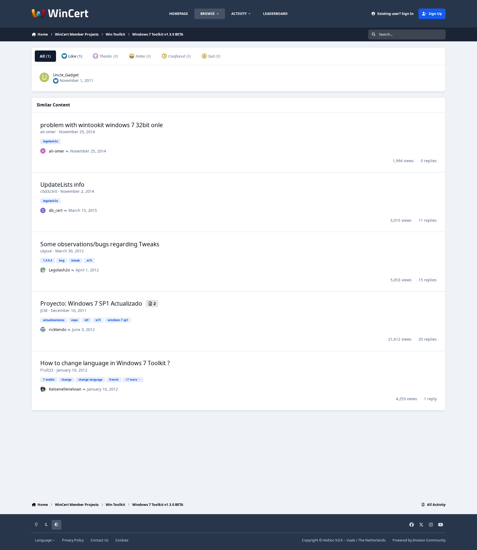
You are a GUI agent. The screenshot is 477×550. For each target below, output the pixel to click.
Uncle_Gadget (66, 75)
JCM (43, 310)
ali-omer (48, 131)
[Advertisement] (238, 454)
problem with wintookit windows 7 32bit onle (101, 125)
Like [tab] (74, 56)
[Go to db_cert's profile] (43, 210)
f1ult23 (46, 370)
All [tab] (45, 56)
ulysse (46, 250)
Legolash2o (59, 270)
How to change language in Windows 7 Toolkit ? (105, 363)
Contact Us (99, 540)
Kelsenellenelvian (65, 389)
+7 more (131, 379)
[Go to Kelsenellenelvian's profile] (43, 389)
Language (43, 540)
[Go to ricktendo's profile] (43, 329)
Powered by (419, 540)
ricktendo (57, 329)
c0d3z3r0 (48, 191)
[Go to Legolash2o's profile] (43, 270)
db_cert (56, 210)
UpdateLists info (62, 184)
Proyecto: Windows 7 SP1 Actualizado (91, 303)
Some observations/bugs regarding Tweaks (99, 244)
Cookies (121, 540)
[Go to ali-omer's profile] (43, 151)
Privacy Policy (73, 540)
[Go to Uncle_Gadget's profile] (44, 77)
